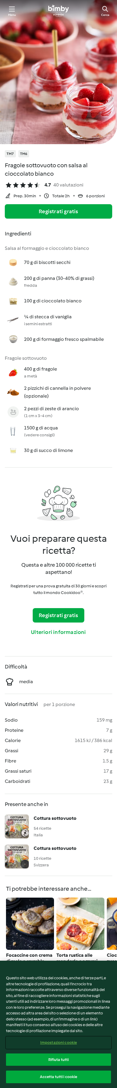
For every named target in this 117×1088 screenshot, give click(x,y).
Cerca (105, 15)
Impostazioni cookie (58, 1042)
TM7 (10, 154)
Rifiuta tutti (58, 1059)
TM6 (24, 154)
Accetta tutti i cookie (58, 1076)
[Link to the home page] (58, 11)
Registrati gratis (58, 211)
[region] (58, 1024)
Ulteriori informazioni (58, 632)
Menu (12, 15)
